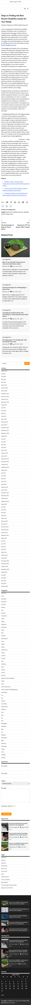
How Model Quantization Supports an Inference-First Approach (19, 909)
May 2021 (3, 546)
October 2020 (4, 566)
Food (2, 661)
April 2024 (3, 447)
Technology (3, 746)
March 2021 (3, 552)
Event (2, 641)
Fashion (3, 644)
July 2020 (3, 575)
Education (3, 635)
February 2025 (4, 422)
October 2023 (4, 464)
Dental (2, 630)
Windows (3, 757)
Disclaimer (3, 863)
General (3, 672)
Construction (4, 615)
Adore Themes (11, 1003)
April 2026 (3, 382)
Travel (2, 752)
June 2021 (3, 543)
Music (2, 712)
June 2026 (3, 376)
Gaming (3, 669)
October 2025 (4, 399)
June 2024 (3, 441)
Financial (3, 655)
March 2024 (4, 450)
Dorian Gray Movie (17, 1001)
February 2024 (4, 453)
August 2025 (4, 405)
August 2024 (4, 436)
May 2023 (3, 478)
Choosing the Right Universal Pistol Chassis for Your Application (18, 824)
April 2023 (3, 481)
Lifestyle (3, 701)
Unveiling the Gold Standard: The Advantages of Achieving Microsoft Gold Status (15, 314)
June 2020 (3, 577)
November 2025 (5, 396)
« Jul (2, 995)
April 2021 (3, 549)
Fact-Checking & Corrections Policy (9, 885)
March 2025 (4, 419)
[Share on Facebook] (7, 202)
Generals (3, 675)
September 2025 (5, 402)
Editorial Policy (4, 882)
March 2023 (4, 484)
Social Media (4, 737)
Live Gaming (4, 703)
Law (2, 695)
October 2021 (4, 532)
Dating (2, 621)
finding (7, 214)
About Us (3, 860)
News (2, 715)
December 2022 (5, 492)
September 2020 (5, 569)
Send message (6, 814)
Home (2, 684)
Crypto (2, 618)
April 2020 (3, 583)
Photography (4, 723)
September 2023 (5, 467)
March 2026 (4, 385)
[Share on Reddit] (27, 202)
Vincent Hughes (14, 827)
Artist (2, 596)
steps (11, 214)
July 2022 (3, 507)
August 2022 (4, 504)
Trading (2, 749)
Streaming (3, 743)
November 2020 (5, 563)
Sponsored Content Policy (7, 887)
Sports (2, 740)
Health (2, 681)
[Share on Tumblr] (2, 206)
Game (2, 667)
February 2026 (4, 388)
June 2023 (3, 475)
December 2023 (5, 458)
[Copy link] (10, 206)
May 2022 (3, 512)
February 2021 (4, 555)
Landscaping (4, 692)
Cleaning (3, 613)
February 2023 (4, 487)
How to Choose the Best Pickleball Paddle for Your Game (18, 916)
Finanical (3, 658)
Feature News (4, 649)
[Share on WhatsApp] (19, 202)
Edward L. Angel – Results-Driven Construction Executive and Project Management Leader (16, 183)
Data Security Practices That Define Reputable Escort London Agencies (18, 834)
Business (20, 212)
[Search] (27, 8)
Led (2, 698)
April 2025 (3, 416)
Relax (2, 729)
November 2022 (5, 495)
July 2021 (3, 541)
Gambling (3, 664)
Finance (3, 652)
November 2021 (5, 529)
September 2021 (5, 535)
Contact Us (3, 857)
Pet (2, 718)
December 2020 (5, 560)
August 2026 (4, 371)
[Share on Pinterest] (23, 202)
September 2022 (5, 501)
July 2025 (3, 407)
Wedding (3, 754)
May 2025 (3, 413)
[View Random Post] (25, 8)
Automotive (4, 601)
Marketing (3, 709)
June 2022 (3, 509)
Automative (3, 598)
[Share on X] (11, 202)
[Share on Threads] (6, 206)
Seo (2, 732)
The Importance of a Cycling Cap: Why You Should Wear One (14, 341)
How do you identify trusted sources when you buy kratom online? (13, 263)
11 (5, 984)
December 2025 (5, 393)
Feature (3, 647)
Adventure (3, 593)
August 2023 (4, 470)
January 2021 (4, 558)
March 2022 (4, 518)
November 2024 (5, 430)
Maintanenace (4, 706)
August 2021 (4, 538)
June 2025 (3, 410)
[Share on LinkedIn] (15, 202)
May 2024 (3, 444)
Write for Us (4, 868)
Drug (2, 632)
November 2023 (5, 461)
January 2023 (4, 490)
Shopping (3, 735)
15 (22, 984)
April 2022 (3, 515)
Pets (2, 720)
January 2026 (4, 390)
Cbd (2, 610)
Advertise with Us (5, 876)
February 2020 (4, 586)
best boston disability (12, 212)
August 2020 (4, 572)
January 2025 (4, 424)
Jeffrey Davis (22, 25)
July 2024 (3, 439)
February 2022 (4, 521)
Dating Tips (3, 624)
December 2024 (5, 427)
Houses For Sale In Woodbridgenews (9, 689)
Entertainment (4, 638)
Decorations (4, 627)
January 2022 (4, 524)
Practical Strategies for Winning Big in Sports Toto (14, 288)
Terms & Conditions (5, 879)
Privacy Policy (4, 865)
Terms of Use (4, 871)
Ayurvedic (3, 604)
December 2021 (5, 526)
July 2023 (3, 473)
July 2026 (3, 373)
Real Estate (3, 726)
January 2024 (4, 456)
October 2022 (4, 498)
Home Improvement (5, 686)
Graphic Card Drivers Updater (7, 678)
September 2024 (5, 433)
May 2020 (3, 580)
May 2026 (3, 379)
